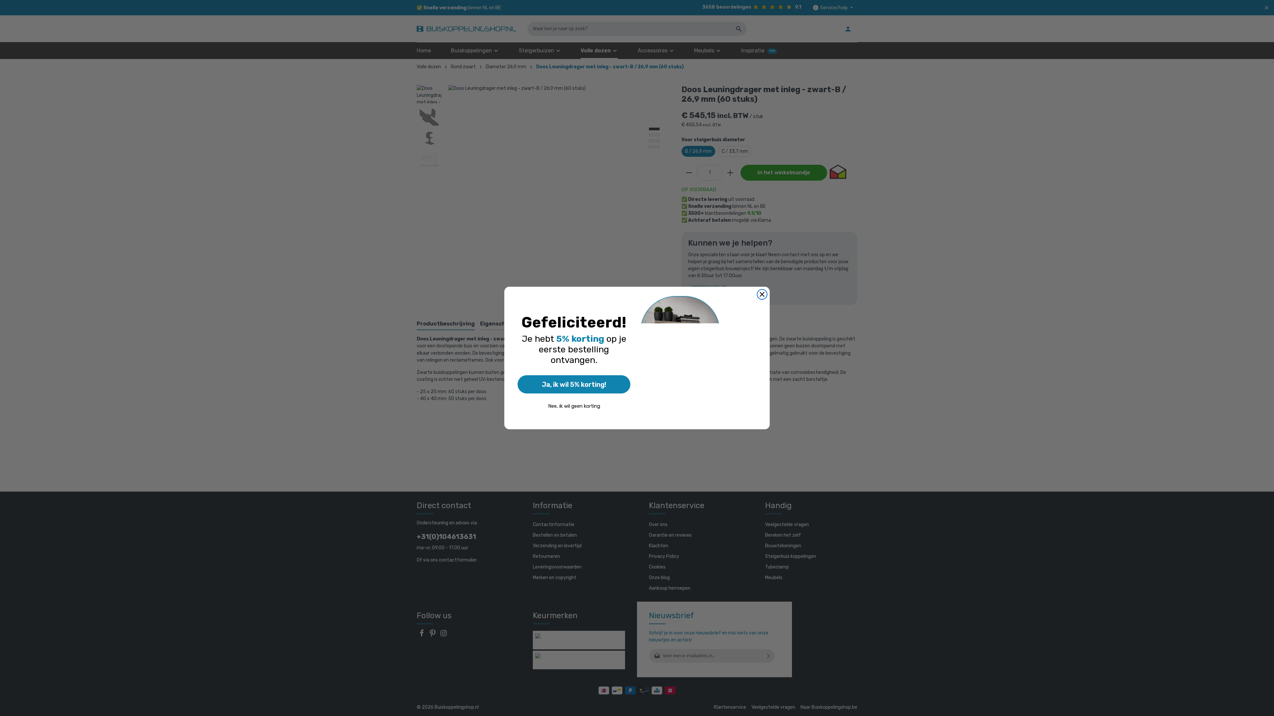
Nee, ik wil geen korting (574, 406)
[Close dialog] (762, 294)
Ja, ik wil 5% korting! (574, 384)
